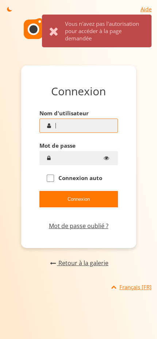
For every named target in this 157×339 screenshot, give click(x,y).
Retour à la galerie (82, 263)
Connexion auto (79, 178)
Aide (146, 9)
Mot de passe (57, 145)
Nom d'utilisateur (64, 113)
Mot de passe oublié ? (78, 226)
